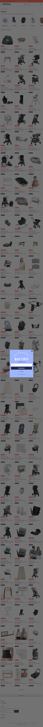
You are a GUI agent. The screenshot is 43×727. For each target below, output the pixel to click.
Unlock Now (21, 368)
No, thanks (21, 371)
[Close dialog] (32, 351)
